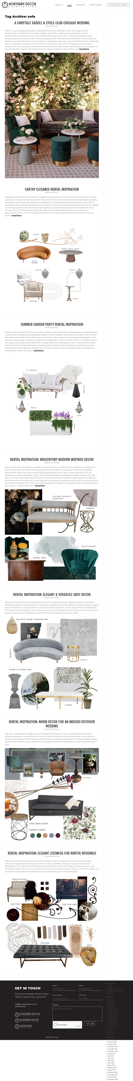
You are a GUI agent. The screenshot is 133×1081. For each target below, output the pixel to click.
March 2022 (111, 1039)
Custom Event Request (118, 5)
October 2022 (112, 1023)
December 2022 (113, 1018)
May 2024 (111, 1002)
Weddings (111, 993)
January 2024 (112, 1011)
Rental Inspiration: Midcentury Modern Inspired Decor (52, 459)
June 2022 (111, 1032)
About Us (59, 5)
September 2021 (113, 1051)
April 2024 (111, 1004)
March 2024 (111, 1007)
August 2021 (112, 1053)
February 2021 (112, 1067)
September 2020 (113, 1079)
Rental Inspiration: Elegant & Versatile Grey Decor (52, 594)
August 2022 (112, 1028)
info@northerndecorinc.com (26, 1004)
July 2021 (111, 1056)
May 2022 (111, 1035)
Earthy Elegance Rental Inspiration (52, 189)
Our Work (80, 5)
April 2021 (111, 1063)
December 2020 (113, 1072)
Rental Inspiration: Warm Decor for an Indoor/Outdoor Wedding (52, 723)
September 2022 (113, 1025)
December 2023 (113, 1014)
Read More (84, 49)
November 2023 (113, 1016)
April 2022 (111, 1037)
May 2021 (111, 1060)
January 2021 (112, 1070)
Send (89, 1024)
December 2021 (113, 1046)
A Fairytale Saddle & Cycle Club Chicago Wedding (51, 22)
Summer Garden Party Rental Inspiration (52, 324)
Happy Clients (96, 5)
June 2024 (111, 1000)
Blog (69, 5)
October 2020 (112, 1077)
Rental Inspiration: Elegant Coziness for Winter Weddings (52, 853)
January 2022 (112, 1044)
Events (110, 986)
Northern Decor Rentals (115, 991)
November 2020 (113, 1074)
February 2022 (112, 1042)
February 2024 (112, 1009)
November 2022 (113, 1021)
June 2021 (111, 1058)
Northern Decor (112, 988)
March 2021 (111, 1065)
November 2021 (113, 1049)
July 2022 (111, 1030)
